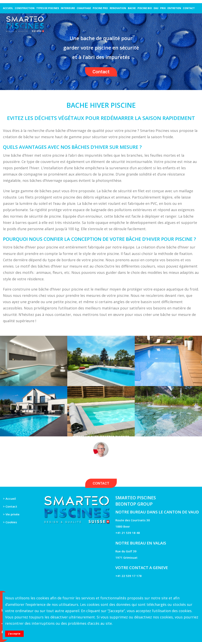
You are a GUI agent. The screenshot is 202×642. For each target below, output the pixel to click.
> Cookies (10, 522)
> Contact (10, 506)
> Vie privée (11, 514)
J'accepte (14, 633)
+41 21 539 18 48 (127, 533)
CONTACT (101, 483)
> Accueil (9, 498)
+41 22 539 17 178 (128, 576)
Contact (101, 72)
